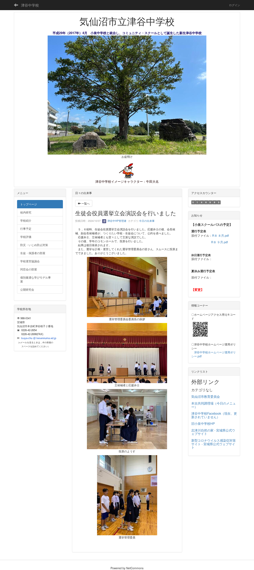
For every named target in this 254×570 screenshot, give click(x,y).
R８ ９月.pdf (219, 242)
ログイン (234, 5)
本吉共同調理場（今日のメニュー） (213, 405)
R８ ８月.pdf (220, 235)
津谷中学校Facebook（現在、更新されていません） (214, 415)
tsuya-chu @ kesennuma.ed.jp (38, 338)
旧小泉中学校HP (203, 423)
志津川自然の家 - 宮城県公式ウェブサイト (213, 432)
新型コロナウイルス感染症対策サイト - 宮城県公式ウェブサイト (213, 444)
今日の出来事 (147, 221)
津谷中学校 (30, 5)
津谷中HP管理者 (116, 221)
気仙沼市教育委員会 (205, 396)
